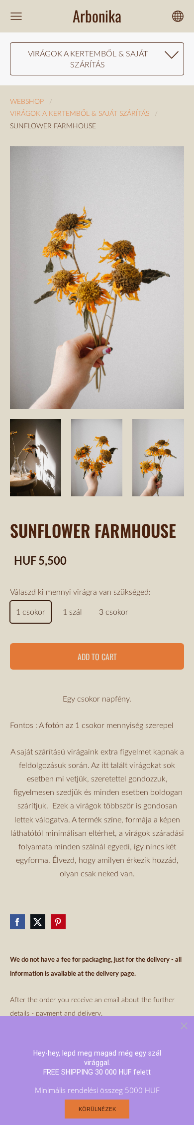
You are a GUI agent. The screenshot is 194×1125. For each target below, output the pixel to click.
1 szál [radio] (72, 611)
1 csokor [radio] (30, 611)
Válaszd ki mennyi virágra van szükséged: (80, 591)
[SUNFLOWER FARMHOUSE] (35, 457)
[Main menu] (16, 16)
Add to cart (97, 657)
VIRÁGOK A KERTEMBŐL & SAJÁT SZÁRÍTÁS (79, 113)
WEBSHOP (27, 101)
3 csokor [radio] (113, 611)
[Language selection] (178, 16)
